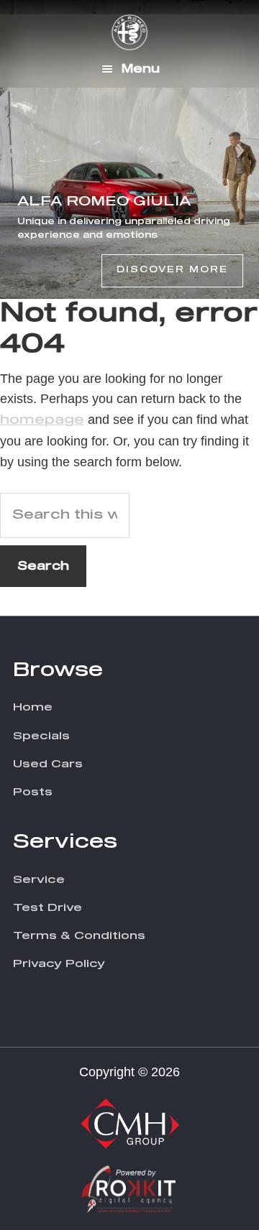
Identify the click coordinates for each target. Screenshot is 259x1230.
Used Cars (48, 764)
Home (33, 707)
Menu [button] (141, 69)
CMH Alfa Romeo (129, 32)
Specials (41, 736)
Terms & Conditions (79, 935)
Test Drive (47, 907)
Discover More (172, 270)
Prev (11, 149)
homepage (42, 420)
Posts (33, 792)
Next (240, 149)
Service (39, 879)
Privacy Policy (59, 963)
